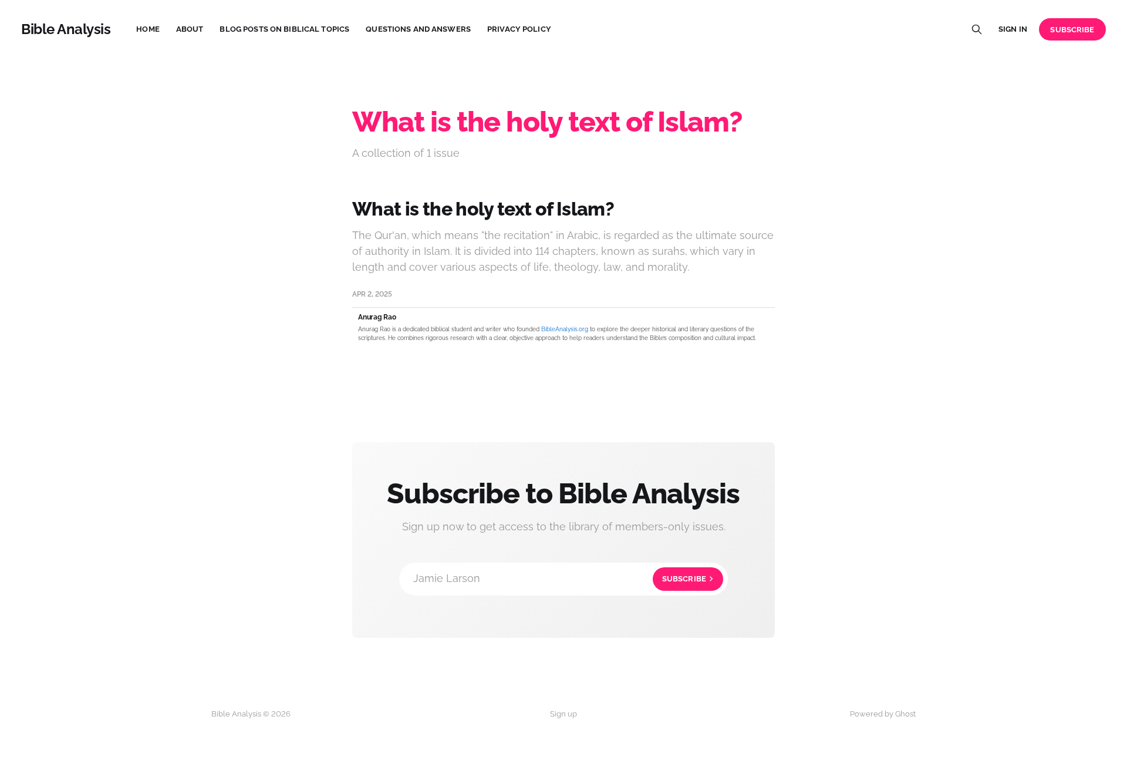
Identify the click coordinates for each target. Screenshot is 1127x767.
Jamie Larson (559, 578)
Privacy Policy (519, 29)
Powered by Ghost (883, 713)
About (190, 29)
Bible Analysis (65, 29)
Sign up (563, 713)
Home (148, 29)
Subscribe (1072, 29)
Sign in (1012, 29)
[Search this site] (977, 29)
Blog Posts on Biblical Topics (284, 29)
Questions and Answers (418, 29)
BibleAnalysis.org (564, 329)
